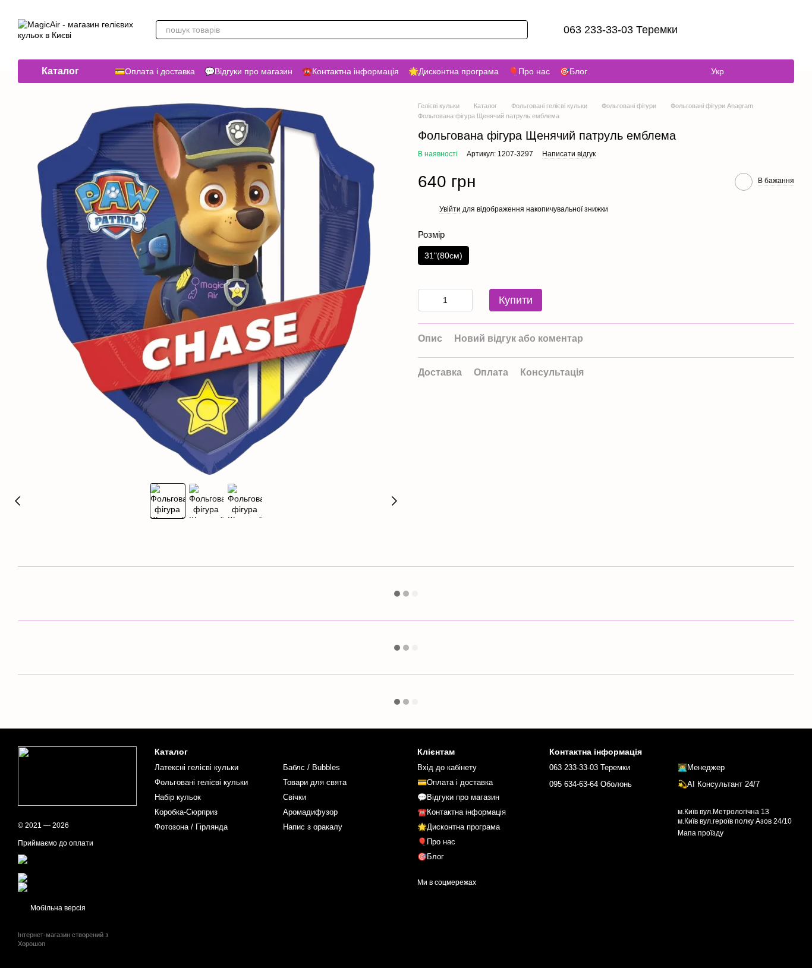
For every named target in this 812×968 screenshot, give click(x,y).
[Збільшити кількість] (463, 300)
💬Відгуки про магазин (248, 71)
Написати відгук (569, 154)
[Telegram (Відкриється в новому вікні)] (780, 71)
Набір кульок (178, 797)
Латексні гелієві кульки (196, 767)
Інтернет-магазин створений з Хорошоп (63, 939)
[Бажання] (722, 29)
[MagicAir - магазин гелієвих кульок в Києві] (77, 775)
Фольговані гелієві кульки (201, 782)
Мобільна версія (57, 908)
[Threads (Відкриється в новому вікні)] (765, 71)
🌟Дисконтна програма (453, 71)
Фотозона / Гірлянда (191, 826)
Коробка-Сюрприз (186, 812)
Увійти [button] (450, 209)
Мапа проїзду (700, 833)
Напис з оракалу (312, 826)
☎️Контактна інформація (350, 71)
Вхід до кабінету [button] (447, 767)
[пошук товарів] (518, 29)
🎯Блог (573, 71)
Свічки (294, 797)
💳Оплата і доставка (155, 71)
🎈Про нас (529, 71)
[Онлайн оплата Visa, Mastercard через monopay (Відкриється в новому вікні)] (77, 863)
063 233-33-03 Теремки (621, 29)
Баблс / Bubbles (311, 767)
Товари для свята (315, 782)
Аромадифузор (310, 812)
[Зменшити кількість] (426, 300)
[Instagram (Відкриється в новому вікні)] (751, 71)
